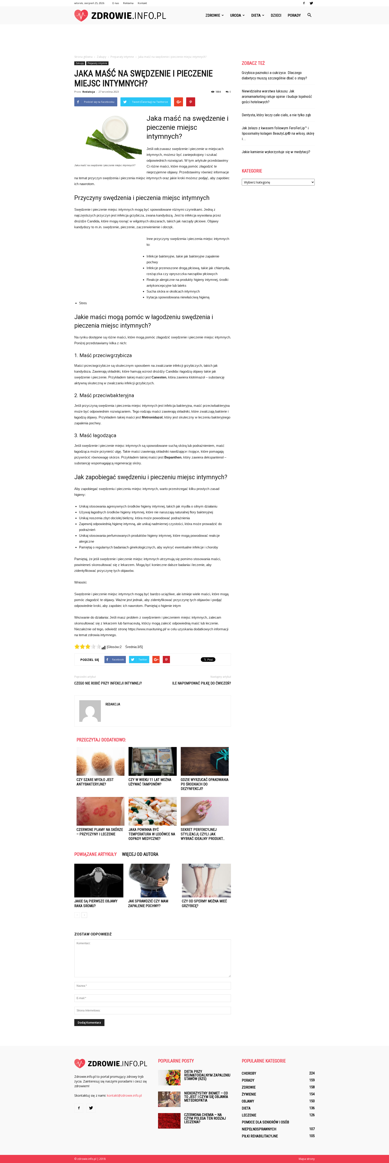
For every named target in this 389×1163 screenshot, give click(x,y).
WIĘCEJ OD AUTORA (140, 854)
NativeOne (152, 847)
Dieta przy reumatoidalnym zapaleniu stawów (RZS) (207, 1075)
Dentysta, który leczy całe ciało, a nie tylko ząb (276, 115)
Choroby (249, 1073)
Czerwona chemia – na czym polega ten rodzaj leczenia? (205, 1118)
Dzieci (276, 15)
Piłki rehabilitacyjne (260, 1136)
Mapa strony (307, 1159)
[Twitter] (311, 3)
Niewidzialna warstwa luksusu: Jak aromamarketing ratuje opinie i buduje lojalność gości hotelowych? (277, 96)
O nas (115, 3)
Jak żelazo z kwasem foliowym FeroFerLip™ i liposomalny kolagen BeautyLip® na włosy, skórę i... (278, 133)
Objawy (248, 1101)
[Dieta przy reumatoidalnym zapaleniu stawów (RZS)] (169, 1077)
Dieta (256, 15)
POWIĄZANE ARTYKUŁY (95, 854)
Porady (294, 15)
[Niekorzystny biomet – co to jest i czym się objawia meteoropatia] (169, 1099)
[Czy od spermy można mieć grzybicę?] (206, 880)
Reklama (128, 3)
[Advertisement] (194, 40)
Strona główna (83, 57)
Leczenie (249, 1115)
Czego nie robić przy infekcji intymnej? (108, 683)
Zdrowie (213, 15)
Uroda (235, 15)
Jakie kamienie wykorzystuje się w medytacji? (276, 152)
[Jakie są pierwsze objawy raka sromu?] (98, 880)
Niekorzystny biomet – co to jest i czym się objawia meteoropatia (206, 1097)
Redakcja (88, 91)
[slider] (87, 646)
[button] (309, 15)
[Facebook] (304, 3)
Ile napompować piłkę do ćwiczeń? (201, 683)
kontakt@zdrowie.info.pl (124, 1095)
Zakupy (80, 63)
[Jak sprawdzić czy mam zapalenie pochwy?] (152, 880)
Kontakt (142, 3)
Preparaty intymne (97, 63)
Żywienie (249, 1094)
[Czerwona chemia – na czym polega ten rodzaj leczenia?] (169, 1121)
